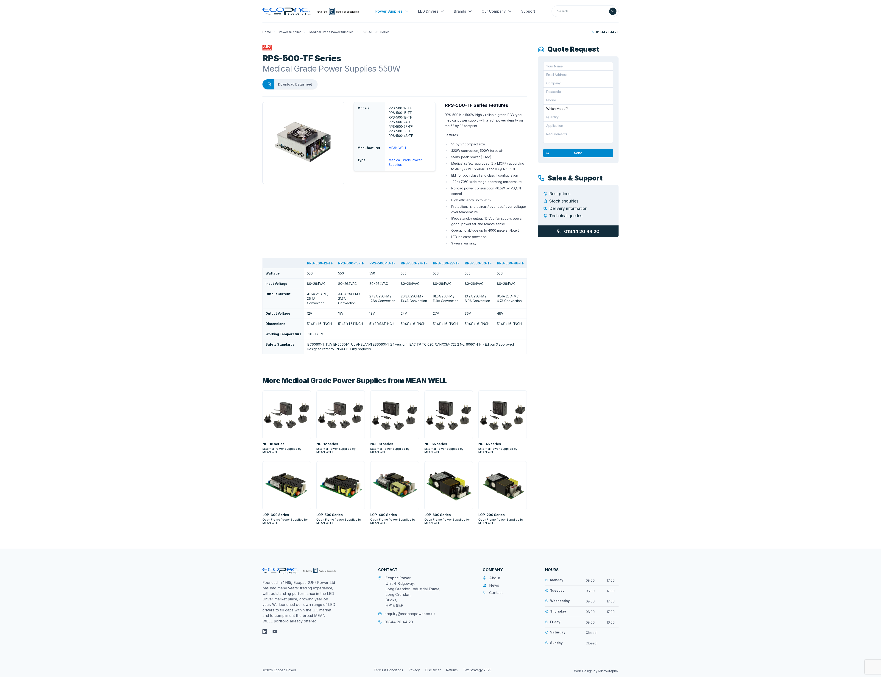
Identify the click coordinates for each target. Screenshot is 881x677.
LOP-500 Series (329, 515)
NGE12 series (327, 444)
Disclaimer (433, 670)
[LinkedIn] (264, 631)
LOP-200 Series (491, 515)
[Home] (310, 11)
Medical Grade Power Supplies (331, 32)
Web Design (584, 671)
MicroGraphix (608, 671)
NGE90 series (381, 444)
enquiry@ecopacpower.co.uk (410, 613)
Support (528, 11)
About (494, 578)
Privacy (414, 670)
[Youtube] (275, 631)
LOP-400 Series (383, 515)
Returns (452, 670)
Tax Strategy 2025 (477, 670)
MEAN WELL (398, 148)
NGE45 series (489, 444)
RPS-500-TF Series (376, 32)
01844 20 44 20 (607, 32)
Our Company (494, 11)
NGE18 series (273, 444)
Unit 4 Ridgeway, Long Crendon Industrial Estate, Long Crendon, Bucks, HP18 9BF (412, 594)
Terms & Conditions (388, 670)
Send (578, 153)
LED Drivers (428, 11)
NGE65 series (435, 444)
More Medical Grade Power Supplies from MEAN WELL (354, 380)
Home (266, 32)
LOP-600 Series (275, 515)
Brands (460, 11)
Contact (496, 592)
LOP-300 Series (437, 515)
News (494, 585)
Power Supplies (388, 11)
